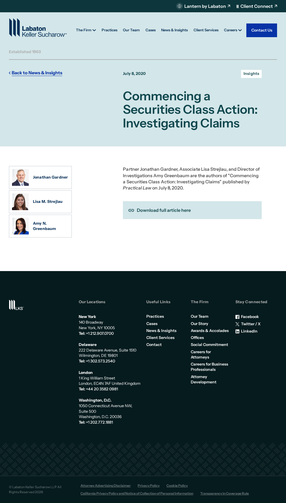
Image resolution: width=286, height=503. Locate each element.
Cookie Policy (177, 485)
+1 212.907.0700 (100, 333)
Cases (152, 323)
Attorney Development (203, 379)
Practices (155, 316)
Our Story (199, 323)
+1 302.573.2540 (100, 361)
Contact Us (261, 30)
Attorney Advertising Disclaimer (105, 485)
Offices (197, 337)
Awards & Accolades (210, 330)
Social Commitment (209, 344)
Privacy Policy (148, 485)
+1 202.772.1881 (99, 422)
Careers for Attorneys (201, 354)
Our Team (199, 316)
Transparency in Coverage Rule (224, 493)
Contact (154, 344)
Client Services (160, 337)
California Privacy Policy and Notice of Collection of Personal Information (136, 493)
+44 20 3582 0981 (102, 389)
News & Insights (161, 330)
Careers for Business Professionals (209, 367)
